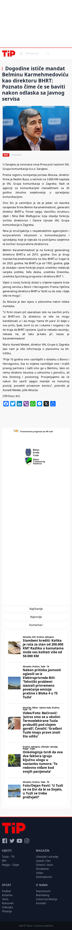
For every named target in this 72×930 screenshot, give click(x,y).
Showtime (42, 869)
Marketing (42, 895)
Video (39, 873)
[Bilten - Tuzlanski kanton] (36, 461)
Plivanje (7, 911)
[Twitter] (12, 840)
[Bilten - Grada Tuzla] (36, 452)
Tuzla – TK (8, 857)
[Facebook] (4, 840)
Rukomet (8, 903)
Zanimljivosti (44, 877)
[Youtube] (19, 840)
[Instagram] (26, 840)
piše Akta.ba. (30, 390)
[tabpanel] (36, 718)
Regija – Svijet (10, 865)
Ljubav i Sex (43, 861)
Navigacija (28, 53)
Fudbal (6, 891)
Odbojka (7, 907)
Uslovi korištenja (46, 899)
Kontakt (41, 903)
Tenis (5, 899)
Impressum (43, 891)
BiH (6, 154)
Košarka (7, 895)
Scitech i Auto (44, 865)
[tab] (36, 609)
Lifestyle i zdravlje (47, 857)
